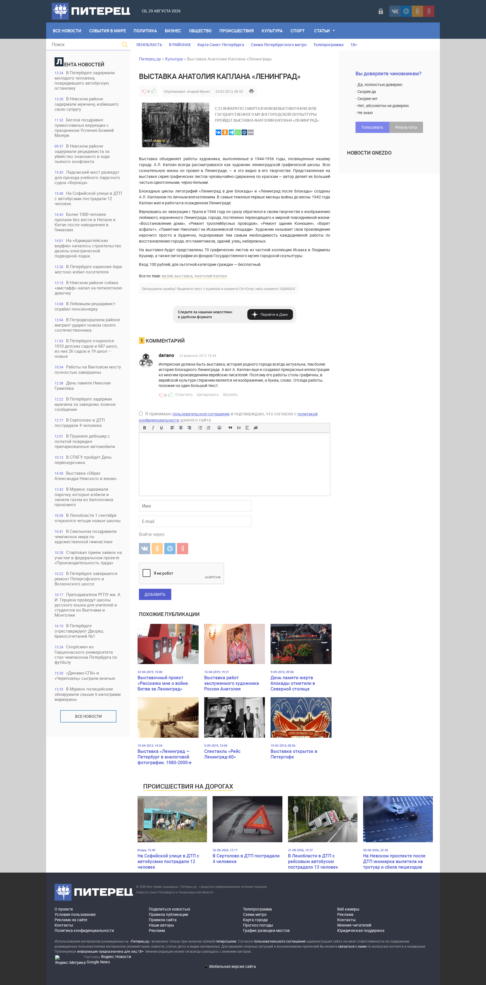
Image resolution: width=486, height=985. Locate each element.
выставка (183, 275)
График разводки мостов (266, 930)
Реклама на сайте (71, 919)
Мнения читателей (354, 925)
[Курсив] (153, 428)
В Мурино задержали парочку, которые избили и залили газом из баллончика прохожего (84, 496)
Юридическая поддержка (360, 930)
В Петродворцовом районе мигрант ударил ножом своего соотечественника (87, 325)
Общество (200, 30)
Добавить (155, 594)
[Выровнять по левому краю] (172, 428)
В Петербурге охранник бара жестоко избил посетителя (88, 269)
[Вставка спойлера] (247, 428)
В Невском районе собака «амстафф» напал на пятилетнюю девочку (88, 288)
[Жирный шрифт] (144, 428)
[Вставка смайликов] (219, 428)
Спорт (298, 30)
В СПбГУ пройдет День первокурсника (83, 459)
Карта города (255, 919)
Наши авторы (161, 925)
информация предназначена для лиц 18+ (110, 951)
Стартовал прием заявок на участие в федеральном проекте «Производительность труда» (88, 557)
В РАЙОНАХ (180, 44)
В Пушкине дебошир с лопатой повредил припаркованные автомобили (85, 441)
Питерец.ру (150, 59)
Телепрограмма (328, 44)
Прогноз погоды (258, 925)
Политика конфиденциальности (84, 930)
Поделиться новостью (169, 909)
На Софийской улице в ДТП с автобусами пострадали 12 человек (88, 198)
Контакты (64, 925)
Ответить (184, 394)
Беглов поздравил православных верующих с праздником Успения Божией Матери (84, 127)
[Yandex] (428, 11)
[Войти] (380, 11)
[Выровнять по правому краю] (189, 428)
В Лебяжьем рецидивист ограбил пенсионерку (85, 306)
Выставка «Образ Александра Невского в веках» (86, 475)
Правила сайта (163, 919)
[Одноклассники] (417, 11)
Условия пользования (75, 914)
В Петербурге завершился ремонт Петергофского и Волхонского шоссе (86, 578)
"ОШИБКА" (287, 288)
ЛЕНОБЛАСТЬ (149, 44)
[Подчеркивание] (161, 428)
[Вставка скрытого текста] (255, 428)
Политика (145, 30)
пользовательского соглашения (280, 941)
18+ (353, 44)
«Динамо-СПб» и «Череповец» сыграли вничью (85, 675)
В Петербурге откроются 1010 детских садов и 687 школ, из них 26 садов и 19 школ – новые (86, 348)
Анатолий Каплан (210, 275)
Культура (272, 30)
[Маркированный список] (200, 428)
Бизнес (173, 30)
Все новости (88, 716)
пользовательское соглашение (201, 413)
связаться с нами (352, 946)
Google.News (98, 961)
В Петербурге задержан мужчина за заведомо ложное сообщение (85, 404)
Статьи (322, 30)
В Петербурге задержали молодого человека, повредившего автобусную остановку (85, 80)
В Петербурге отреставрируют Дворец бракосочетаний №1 (79, 631)
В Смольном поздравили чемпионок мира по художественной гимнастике (86, 536)
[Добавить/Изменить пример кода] (239, 428)
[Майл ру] (406, 11)
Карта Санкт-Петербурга (220, 44)
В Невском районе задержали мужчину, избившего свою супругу (87, 104)
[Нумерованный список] (208, 428)
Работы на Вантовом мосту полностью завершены (88, 369)
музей (167, 275)
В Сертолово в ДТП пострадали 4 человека (80, 422)
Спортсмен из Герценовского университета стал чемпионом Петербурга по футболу (86, 654)
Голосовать (372, 127)
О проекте (64, 909)
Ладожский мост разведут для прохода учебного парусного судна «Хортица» (87, 177)
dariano (166, 355)
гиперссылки (226, 941)
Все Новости (67, 30)
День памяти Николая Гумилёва (83, 385)
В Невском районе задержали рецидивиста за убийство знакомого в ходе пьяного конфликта (82, 153)
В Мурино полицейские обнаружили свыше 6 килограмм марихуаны (88, 694)
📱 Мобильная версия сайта (230, 966)
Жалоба (230, 394)
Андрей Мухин (198, 91)
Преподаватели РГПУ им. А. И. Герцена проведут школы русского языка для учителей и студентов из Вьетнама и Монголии (88, 605)
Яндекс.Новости (116, 956)
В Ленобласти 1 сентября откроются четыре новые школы (88, 517)
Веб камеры (348, 909)
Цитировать (208, 394)
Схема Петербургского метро (279, 44)
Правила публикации (168, 914)
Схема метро (255, 914)
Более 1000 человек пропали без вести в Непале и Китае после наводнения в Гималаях (85, 221)
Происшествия (236, 30)
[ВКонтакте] (394, 11)
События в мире (107, 30)
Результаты (406, 127)
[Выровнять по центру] (181, 428)
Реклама (157, 930)
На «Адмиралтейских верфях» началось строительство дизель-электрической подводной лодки (88, 248)
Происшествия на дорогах (188, 786)
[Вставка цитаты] (230, 428)
